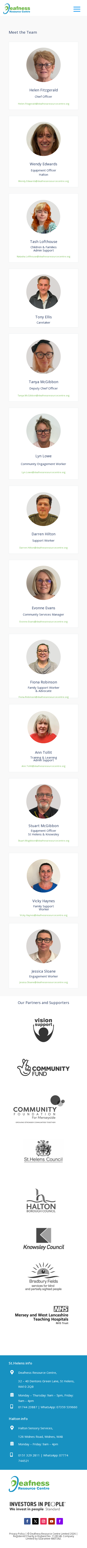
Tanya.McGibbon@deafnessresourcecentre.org (43, 395)
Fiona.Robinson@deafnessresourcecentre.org (44, 696)
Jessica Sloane (44, 971)
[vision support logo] (43, 1043)
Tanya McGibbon (43, 381)
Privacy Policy (17, 1533)
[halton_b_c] (43, 1214)
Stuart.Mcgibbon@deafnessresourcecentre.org (43, 840)
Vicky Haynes (43, 900)
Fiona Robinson (43, 682)
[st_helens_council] (43, 1164)
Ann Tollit (43, 752)
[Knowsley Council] (43, 1252)
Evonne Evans (43, 607)
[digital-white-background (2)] (43, 1081)
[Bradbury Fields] (43, 1290)
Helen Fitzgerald (43, 90)
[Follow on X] (35, 1521)
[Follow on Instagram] (43, 1521)
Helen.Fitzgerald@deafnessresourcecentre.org (43, 103)
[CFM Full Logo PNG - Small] (39, 1127)
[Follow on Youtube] (51, 1521)
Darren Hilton (43, 533)
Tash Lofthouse (43, 241)
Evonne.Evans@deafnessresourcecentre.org (43, 621)
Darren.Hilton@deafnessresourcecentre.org (43, 547)
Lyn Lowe (43, 455)
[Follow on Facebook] (27, 1521)
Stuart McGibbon (44, 825)
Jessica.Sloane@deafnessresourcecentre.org (43, 982)
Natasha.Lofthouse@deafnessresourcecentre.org (43, 256)
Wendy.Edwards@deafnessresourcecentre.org (43, 181)
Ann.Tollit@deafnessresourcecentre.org (43, 766)
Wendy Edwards (43, 163)
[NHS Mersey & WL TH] (42, 1329)
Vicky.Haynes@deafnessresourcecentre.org (43, 915)
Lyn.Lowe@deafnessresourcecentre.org (43, 472)
